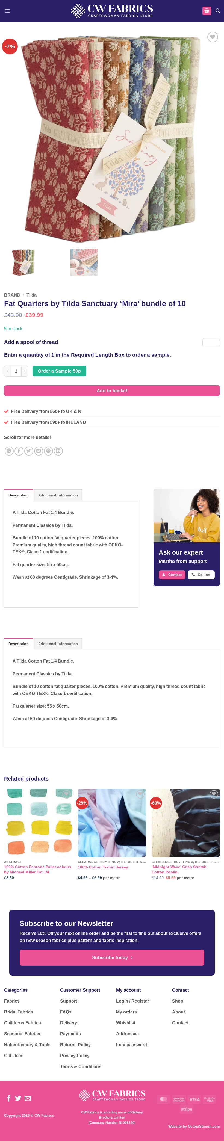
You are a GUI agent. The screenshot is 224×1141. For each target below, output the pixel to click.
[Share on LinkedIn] (58, 451)
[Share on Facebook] (18, 451)
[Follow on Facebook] (9, 1098)
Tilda (31, 295)
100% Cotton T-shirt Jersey (103, 867)
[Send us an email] (28, 1098)
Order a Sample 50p (59, 371)
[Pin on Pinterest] (48, 451)
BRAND (12, 295)
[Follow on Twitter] (18, 1098)
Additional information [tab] (58, 495)
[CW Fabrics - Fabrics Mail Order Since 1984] (112, 11)
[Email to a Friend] (38, 451)
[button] (7, 10)
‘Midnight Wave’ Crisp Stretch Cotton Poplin (179, 869)
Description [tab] (18, 495)
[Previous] (4, 839)
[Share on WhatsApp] (9, 451)
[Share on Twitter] (28, 451)
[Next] (220, 839)
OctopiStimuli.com (204, 1126)
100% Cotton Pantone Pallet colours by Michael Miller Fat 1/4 (37, 869)
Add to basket (112, 390)
